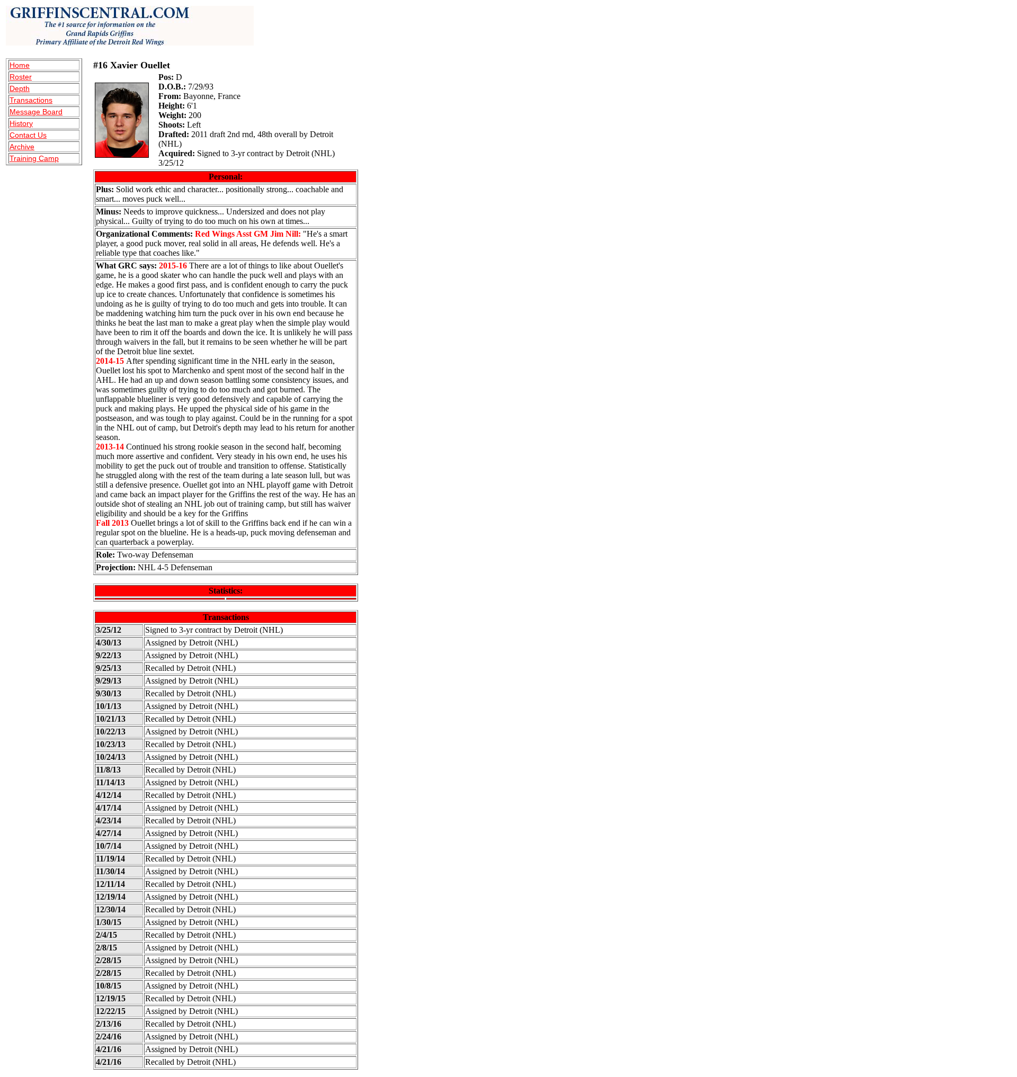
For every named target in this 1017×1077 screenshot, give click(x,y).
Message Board (36, 111)
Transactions (31, 100)
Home (20, 65)
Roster (21, 77)
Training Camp (34, 158)
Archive (22, 146)
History (21, 123)
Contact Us (28, 135)
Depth (20, 88)
